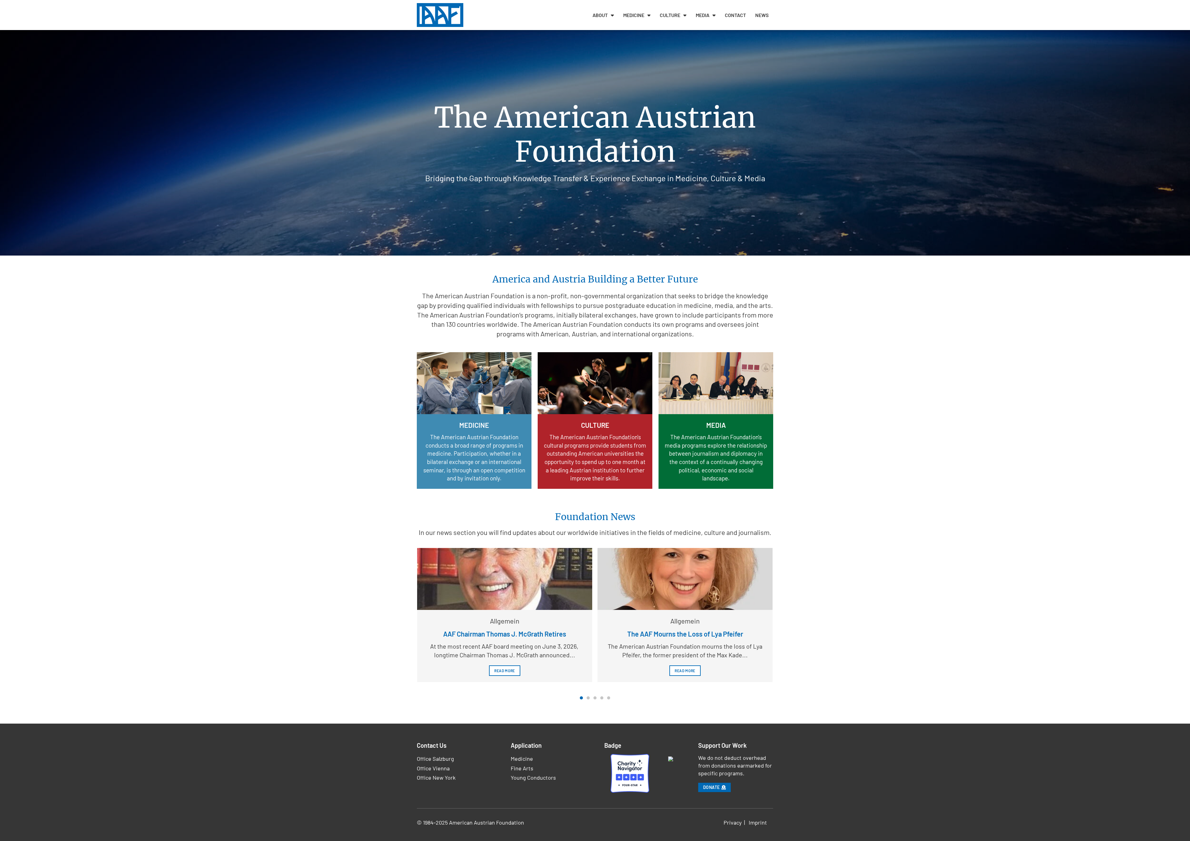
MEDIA (702, 15)
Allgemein (504, 621)
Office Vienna (433, 768)
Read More (504, 670)
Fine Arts (522, 768)
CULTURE (670, 15)
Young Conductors (533, 777)
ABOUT (600, 15)
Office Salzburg (435, 758)
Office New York (436, 777)
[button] (581, 697)
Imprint (758, 822)
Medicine (522, 758)
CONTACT (735, 15)
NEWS (762, 15)
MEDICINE (633, 15)
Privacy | (736, 822)
